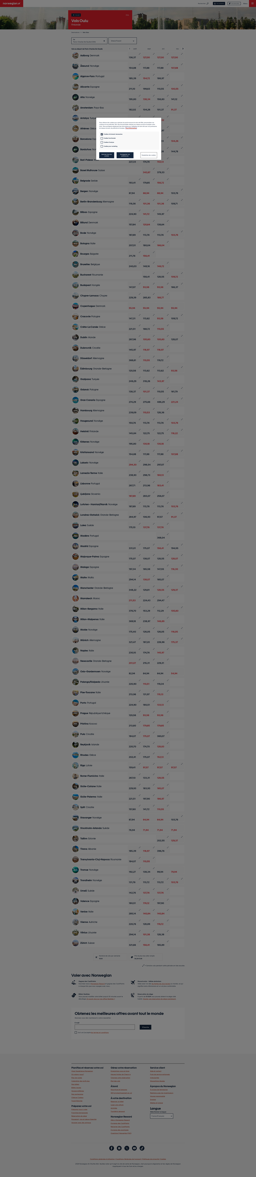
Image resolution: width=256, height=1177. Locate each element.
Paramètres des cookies (149, 155)
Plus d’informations (131, 128)
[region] (128, 139)
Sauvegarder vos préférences (125, 155)
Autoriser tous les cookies (107, 155)
